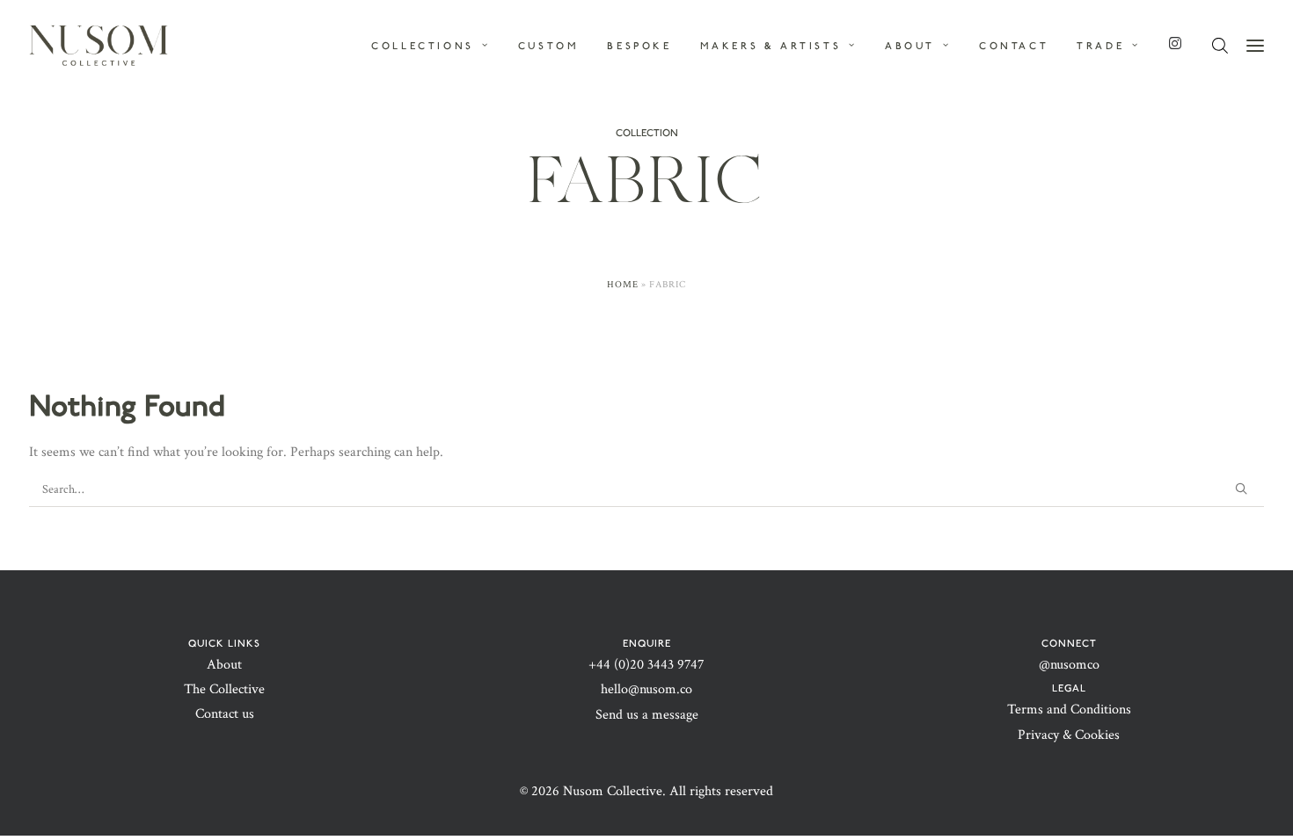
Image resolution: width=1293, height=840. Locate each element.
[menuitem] (436, 45)
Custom (549, 46)
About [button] (910, 46)
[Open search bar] (1221, 46)
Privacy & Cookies (1069, 735)
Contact (1013, 46)
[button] (1241, 488)
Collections (422, 46)
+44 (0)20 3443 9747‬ (646, 664)
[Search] (646, 490)
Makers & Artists (771, 46)
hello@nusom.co (646, 689)
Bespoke (639, 46)
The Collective (224, 689)
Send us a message (646, 715)
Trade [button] (1100, 46)
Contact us (224, 714)
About (224, 664)
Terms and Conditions (1069, 709)
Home (623, 285)
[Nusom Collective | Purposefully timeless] (98, 46)
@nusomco (1069, 664)
